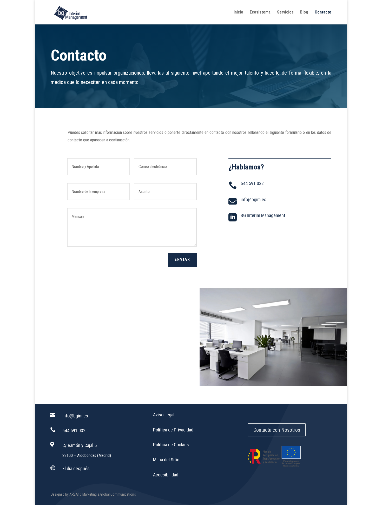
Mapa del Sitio (166, 459)
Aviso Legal (163, 414)
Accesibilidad (165, 474)
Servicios (285, 12)
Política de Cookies (171, 444)
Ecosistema (260, 12)
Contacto (323, 12)
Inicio (238, 12)
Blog (304, 12)
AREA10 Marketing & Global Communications (102, 494)
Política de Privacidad (173, 429)
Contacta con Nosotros (276, 430)
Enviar (182, 259)
